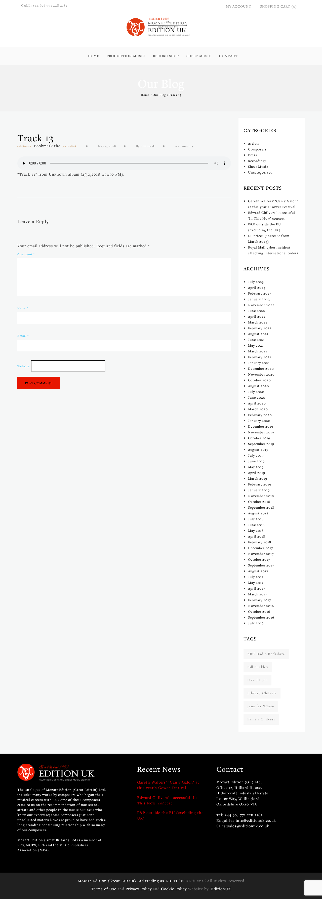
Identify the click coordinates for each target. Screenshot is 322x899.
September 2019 (261, 443)
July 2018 (256, 519)
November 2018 (261, 496)
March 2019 (257, 478)
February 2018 (259, 542)
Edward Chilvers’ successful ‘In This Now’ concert (167, 800)
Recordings (257, 160)
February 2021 (259, 357)
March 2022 (258, 322)
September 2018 (261, 507)
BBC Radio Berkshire (266, 653)
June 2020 (256, 397)
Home (93, 56)
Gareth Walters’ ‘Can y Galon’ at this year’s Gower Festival (168, 785)
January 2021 (259, 362)
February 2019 (259, 484)
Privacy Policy (139, 888)
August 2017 (258, 571)
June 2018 (256, 524)
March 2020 (258, 409)
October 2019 (259, 438)
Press (252, 155)
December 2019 (260, 426)
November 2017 (261, 553)
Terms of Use (103, 888)
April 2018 (256, 536)
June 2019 (256, 461)
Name (22, 308)
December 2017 (260, 548)
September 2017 (261, 565)
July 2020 (256, 391)
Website (23, 366)
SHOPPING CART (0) (278, 6)
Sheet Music (199, 56)
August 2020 (258, 386)
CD (152, 67)
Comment (26, 254)
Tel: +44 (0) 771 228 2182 (239, 814)
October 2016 (259, 611)
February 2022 (260, 328)
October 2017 (259, 559)
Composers (257, 149)
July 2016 (256, 623)
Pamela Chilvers (261, 719)
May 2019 (256, 467)
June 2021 (256, 339)
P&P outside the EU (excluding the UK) (170, 815)
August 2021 (258, 334)
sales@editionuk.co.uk (248, 825)
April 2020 (257, 403)
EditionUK (221, 888)
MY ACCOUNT (238, 6)
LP (151, 72)
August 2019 (258, 449)
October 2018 (259, 501)
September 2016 (261, 617)
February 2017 (259, 600)
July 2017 (256, 577)
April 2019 (256, 472)
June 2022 (256, 310)
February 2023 (259, 293)
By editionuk (145, 146)
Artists (254, 143)
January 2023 (259, 299)
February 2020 (260, 415)
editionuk (24, 146)
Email (23, 336)
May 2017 (256, 582)
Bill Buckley (257, 667)
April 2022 (257, 316)
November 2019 (261, 432)
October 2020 (259, 380)
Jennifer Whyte (260, 706)
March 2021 (257, 351)
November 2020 (261, 374)
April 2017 (256, 588)
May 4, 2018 (107, 146)
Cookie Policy (174, 888)
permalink (69, 146)
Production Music (126, 56)
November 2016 (261, 605)
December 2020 (261, 368)
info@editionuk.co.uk (256, 820)
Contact (228, 56)
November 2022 (261, 305)
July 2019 (256, 455)
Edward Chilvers (262, 693)
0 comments (184, 146)
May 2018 (256, 530)
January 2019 (259, 490)
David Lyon (257, 680)
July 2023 (256, 281)
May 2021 (256, 345)
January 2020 (259, 420)
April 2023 (256, 287)
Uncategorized (260, 172)
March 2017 (257, 594)
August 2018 (258, 513)
